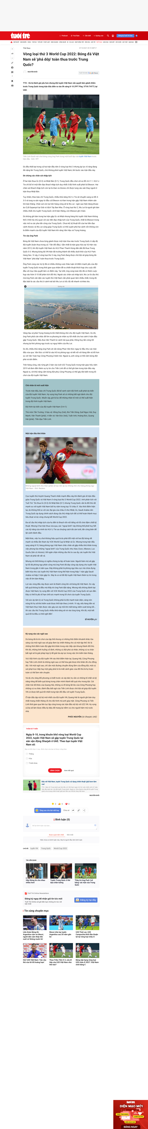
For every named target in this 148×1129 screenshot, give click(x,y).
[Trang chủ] (11, 42)
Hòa (30, 758)
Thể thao (99, 42)
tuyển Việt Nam (85, 156)
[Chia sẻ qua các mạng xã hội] (84, 810)
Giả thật (125, 42)
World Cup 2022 (60, 848)
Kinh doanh (54, 42)
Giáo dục (106, 42)
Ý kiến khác (33, 763)
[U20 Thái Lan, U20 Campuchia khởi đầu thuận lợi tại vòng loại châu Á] (87, 922)
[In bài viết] (12, 86)
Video (29, 42)
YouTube (76, 36)
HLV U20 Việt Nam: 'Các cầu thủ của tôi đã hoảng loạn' (34, 961)
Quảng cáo (99, 36)
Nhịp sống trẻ (79, 42)
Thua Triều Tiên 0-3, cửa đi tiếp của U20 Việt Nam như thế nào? (60, 962)
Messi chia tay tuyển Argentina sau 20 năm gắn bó (60, 934)
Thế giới (40, 42)
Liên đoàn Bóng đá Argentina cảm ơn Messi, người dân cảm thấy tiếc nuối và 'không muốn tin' (33, 935)
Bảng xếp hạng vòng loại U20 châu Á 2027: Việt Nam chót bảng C (87, 962)
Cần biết (88, 36)
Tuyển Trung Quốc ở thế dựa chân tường (60, 881)
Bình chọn (55, 770)
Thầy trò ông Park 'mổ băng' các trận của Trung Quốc (85, 882)
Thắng (31, 754)
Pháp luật (46, 42)
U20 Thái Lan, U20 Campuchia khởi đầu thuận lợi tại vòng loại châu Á (87, 934)
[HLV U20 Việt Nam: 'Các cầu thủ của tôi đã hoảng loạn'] (35, 950)
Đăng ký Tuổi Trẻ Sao (125, 36)
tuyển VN (34, 848)
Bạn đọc (131, 42)
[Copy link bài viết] (78, 810)
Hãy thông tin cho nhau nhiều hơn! (35, 881)
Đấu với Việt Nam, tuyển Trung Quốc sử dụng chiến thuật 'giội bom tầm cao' (69, 783)
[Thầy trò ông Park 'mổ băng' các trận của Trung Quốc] (85, 871)
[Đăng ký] (85, 900)
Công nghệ (62, 42)
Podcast (65, 36)
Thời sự (34, 42)
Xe (67, 42)
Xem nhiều (23, 42)
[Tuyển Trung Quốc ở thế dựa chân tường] (61, 871)
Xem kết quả (69, 770)
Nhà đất (112, 42)
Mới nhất (16, 42)
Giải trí (93, 42)
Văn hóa (87, 42)
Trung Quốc (46, 848)
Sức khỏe (118, 42)
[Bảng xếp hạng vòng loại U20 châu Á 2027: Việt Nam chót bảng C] (87, 950)
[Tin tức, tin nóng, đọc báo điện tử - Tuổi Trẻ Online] (20, 35)
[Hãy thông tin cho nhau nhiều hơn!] (37, 871)
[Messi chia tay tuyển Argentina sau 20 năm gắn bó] (61, 922)
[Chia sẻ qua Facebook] (73, 810)
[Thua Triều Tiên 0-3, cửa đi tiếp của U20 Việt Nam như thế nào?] (61, 950)
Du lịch (71, 42)
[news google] (88, 73)
